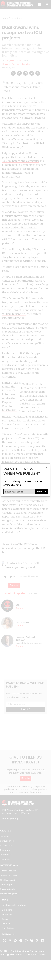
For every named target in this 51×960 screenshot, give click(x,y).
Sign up (41, 491)
